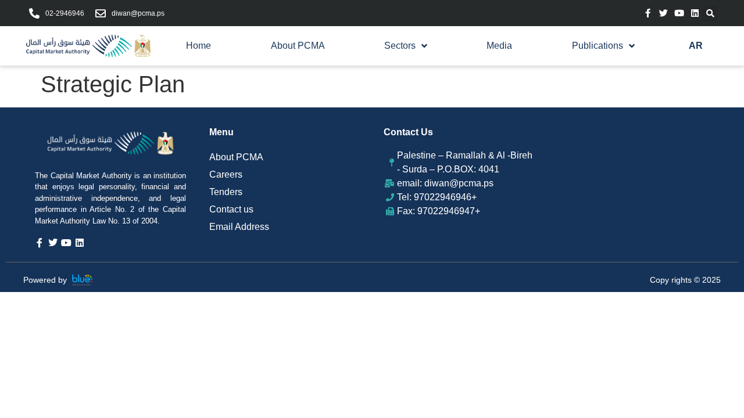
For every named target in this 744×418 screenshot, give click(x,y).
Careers (225, 174)
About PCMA (298, 46)
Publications (597, 46)
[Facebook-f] (648, 13)
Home (198, 46)
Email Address (239, 227)
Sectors (400, 46)
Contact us (231, 209)
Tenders (225, 192)
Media (499, 46)
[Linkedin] (695, 13)
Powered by (45, 279)
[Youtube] (679, 13)
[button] (710, 13)
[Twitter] (663, 13)
